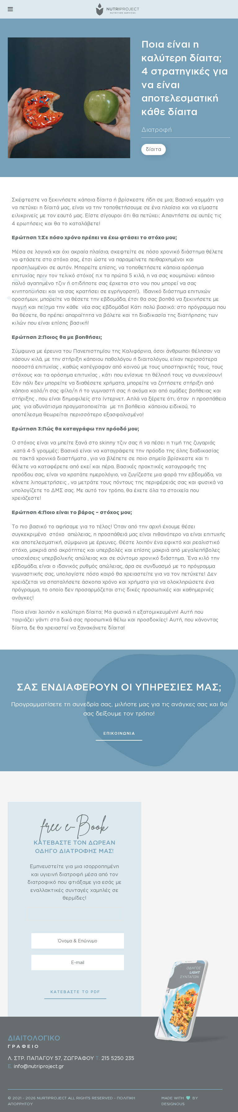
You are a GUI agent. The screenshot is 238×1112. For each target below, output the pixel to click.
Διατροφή (156, 129)
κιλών (19, 323)
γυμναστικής (27, 574)
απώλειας (79, 534)
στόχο (60, 259)
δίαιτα (153, 149)
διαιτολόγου (153, 359)
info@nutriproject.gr (39, 1066)
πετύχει (149, 215)
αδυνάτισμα (47, 406)
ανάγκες (22, 597)
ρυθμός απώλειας (101, 566)
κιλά (139, 275)
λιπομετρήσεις (49, 482)
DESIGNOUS (173, 1104)
